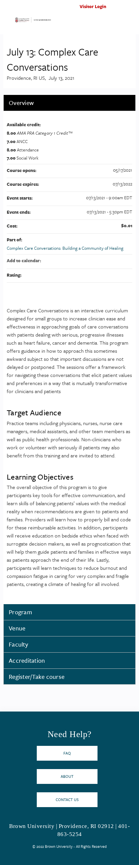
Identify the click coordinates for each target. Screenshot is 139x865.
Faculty (18, 644)
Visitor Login (93, 6)
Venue (17, 628)
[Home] (33, 21)
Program (20, 612)
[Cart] (119, 10)
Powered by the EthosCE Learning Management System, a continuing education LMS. (112, 860)
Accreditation (27, 660)
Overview (21, 102)
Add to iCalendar (118, 260)
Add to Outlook (126, 260)
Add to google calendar (100, 260)
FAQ (67, 753)
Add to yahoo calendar (109, 260)
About (67, 776)
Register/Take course (36, 676)
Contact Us (67, 799)
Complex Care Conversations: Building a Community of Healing (65, 248)
